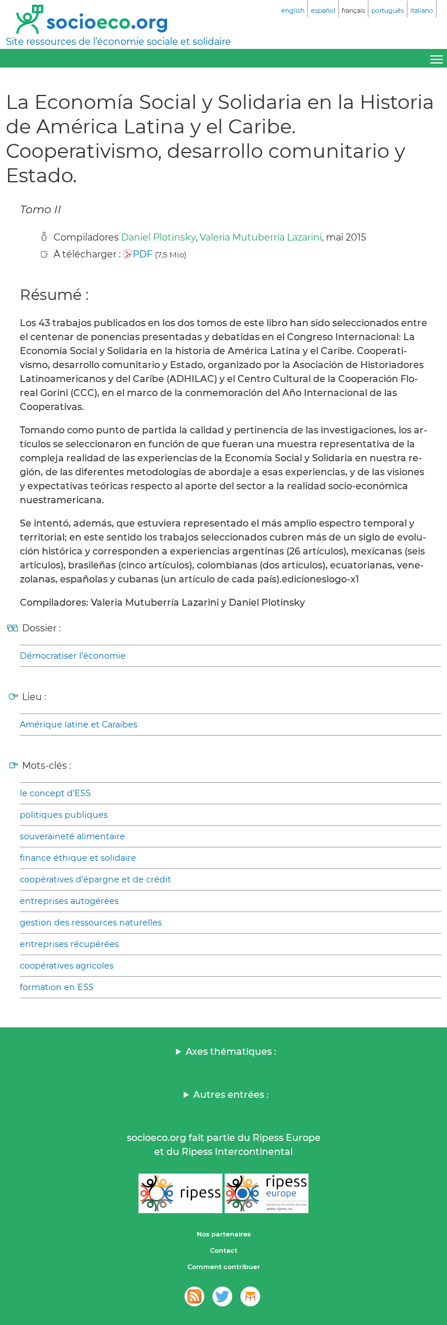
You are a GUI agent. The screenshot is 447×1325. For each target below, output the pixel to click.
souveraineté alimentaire (72, 836)
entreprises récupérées (69, 944)
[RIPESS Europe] (266, 1193)
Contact (223, 1250)
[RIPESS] (180, 1193)
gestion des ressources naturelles (91, 922)
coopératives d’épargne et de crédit (95, 879)
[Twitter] (222, 1296)
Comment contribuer (223, 1267)
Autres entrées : (231, 1094)
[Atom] (194, 1296)
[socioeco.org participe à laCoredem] (250, 1296)
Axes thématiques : (231, 1051)
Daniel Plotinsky (158, 237)
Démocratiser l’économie (73, 656)
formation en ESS (57, 987)
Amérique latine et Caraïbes (78, 724)
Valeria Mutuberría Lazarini (261, 237)
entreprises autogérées (69, 901)
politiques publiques (64, 815)
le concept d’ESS (55, 793)
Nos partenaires (224, 1234)
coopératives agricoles (66, 965)
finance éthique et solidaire (78, 858)
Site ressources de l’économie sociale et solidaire (118, 41)
